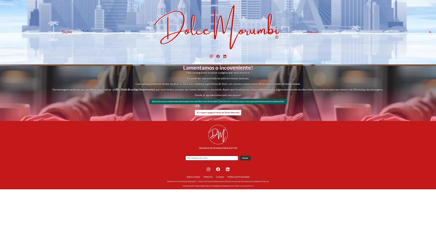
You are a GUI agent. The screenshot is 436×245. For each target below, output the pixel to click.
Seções (67, 32)
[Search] (430, 32)
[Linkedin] (224, 56)
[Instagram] (211, 56)
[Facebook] (218, 56)
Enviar (245, 158)
